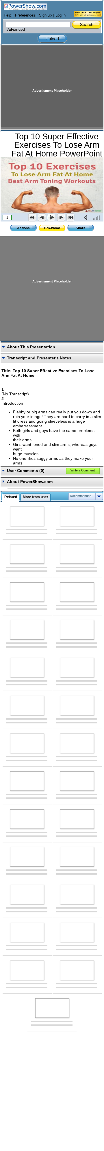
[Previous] (42, 217)
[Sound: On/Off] (87, 217)
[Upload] (52, 39)
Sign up (45, 15)
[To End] (70, 217)
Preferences (25, 15)
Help (7, 15)
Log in (60, 15)
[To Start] (32, 217)
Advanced (16, 29)
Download (52, 228)
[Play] (51, 217)
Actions (23, 228)
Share (81, 228)
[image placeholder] (27, 516)
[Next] (61, 217)
